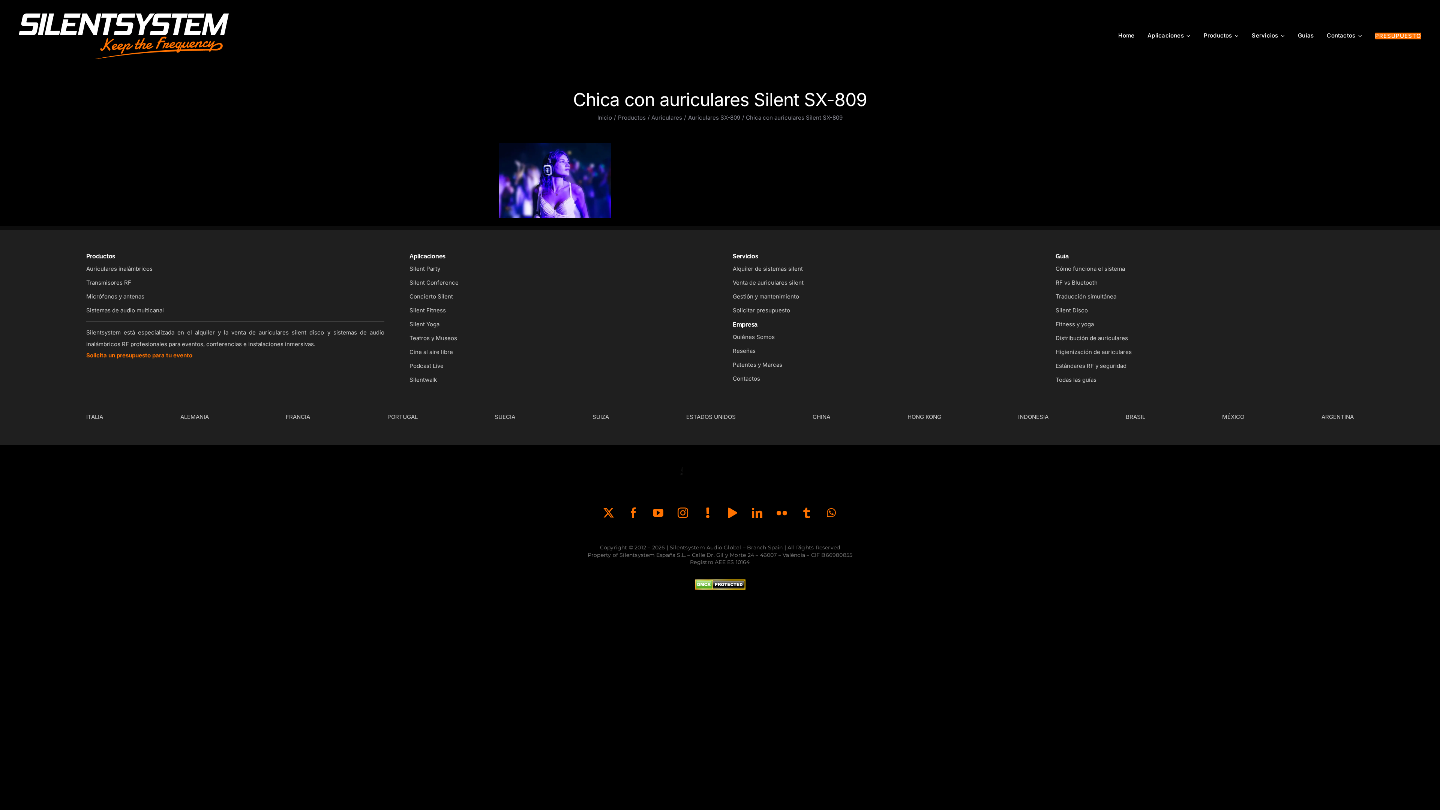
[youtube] (658, 513)
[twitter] (608, 513)
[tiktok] (707, 513)
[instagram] (682, 513)
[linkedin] (757, 513)
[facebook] (633, 513)
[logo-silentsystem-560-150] (124, 11)
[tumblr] (806, 513)
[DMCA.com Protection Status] (720, 585)
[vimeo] (732, 513)
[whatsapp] (831, 513)
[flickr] (781, 513)
